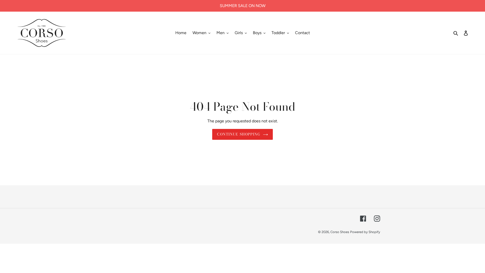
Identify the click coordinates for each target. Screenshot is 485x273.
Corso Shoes (339, 232)
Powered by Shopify (365, 232)
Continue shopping (238, 134)
